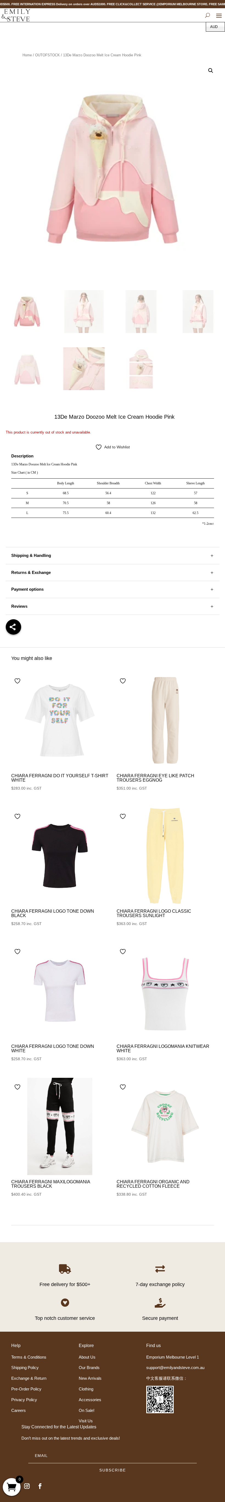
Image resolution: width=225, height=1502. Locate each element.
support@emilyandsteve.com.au (175, 1367)
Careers (18, 1410)
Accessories (90, 1399)
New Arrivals (90, 1378)
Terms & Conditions (28, 1357)
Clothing (86, 1389)
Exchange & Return (28, 1378)
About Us (87, 1357)
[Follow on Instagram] (26, 1486)
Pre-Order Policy (26, 1389)
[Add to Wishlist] (18, 680)
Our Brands (89, 1367)
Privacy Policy (24, 1399)
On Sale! (86, 1410)
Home (27, 55)
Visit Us (86, 1420)
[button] (211, 71)
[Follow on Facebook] (40, 1486)
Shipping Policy (25, 1367)
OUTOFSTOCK (47, 55)
